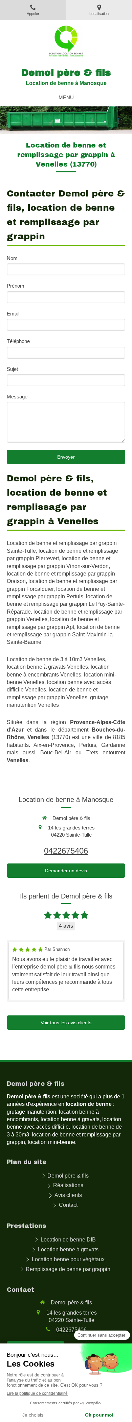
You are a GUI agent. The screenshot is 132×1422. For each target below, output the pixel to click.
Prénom (15, 286)
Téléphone (18, 341)
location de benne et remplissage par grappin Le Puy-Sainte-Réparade (66, 604)
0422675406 (66, 850)
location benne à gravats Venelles (47, 667)
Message (17, 396)
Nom (12, 258)
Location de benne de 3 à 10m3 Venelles (56, 659)
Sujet (12, 369)
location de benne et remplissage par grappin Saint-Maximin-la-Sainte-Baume (63, 634)
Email (13, 313)
